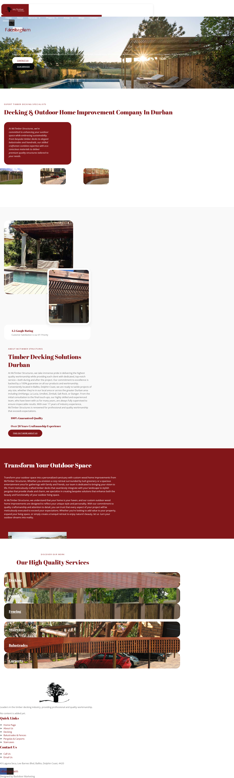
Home (9, 18)
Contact (94, 18)
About (20, 18)
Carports (16, 660)
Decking (15, 580)
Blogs (81, 18)
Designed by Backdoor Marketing (17, 776)
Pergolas (15, 596)
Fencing (15, 611)
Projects (50, 18)
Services (32, 18)
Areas (67, 18)
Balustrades (18, 645)
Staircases (17, 629)
